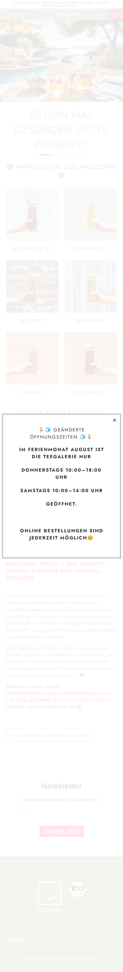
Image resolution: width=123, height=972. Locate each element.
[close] (115, 420)
